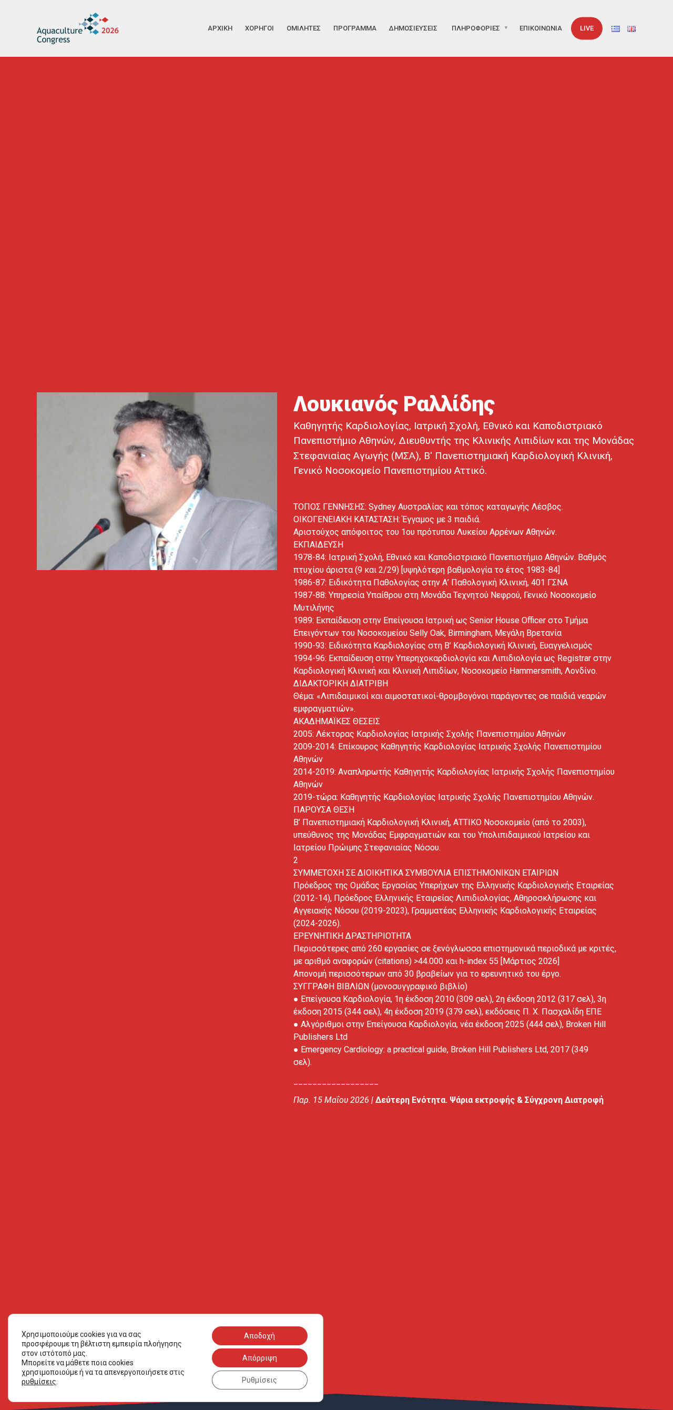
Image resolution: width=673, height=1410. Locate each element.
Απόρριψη (259, 1358)
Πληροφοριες (476, 28)
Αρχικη (220, 28)
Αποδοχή (259, 1336)
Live (587, 28)
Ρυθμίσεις (259, 1380)
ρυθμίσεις (39, 1381)
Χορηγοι (259, 28)
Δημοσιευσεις (413, 28)
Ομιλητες (304, 28)
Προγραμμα (354, 28)
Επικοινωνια (540, 28)
